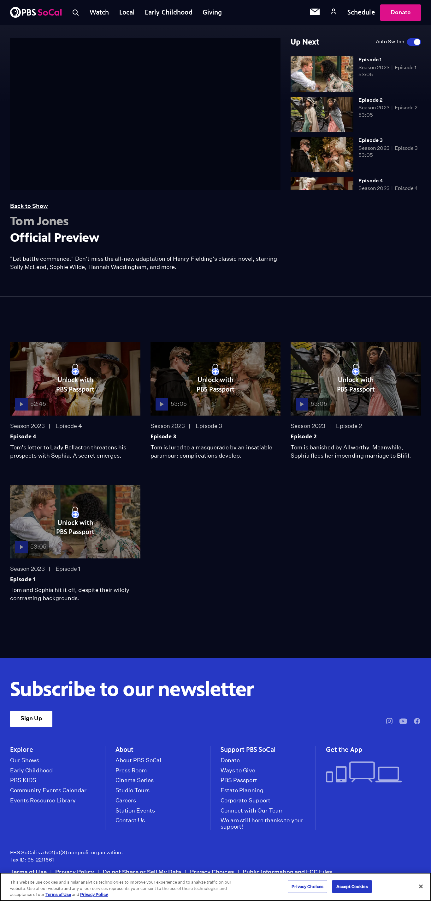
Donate (400, 12)
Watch (99, 12)
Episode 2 (370, 100)
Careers (125, 800)
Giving (212, 12)
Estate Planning (242, 790)
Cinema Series (134, 780)
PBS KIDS (23, 780)
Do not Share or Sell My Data (142, 871)
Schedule (361, 12)
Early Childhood (168, 12)
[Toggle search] (76, 12)
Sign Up (31, 718)
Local (127, 12)
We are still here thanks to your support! (262, 823)
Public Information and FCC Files (287, 871)
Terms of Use (28, 871)
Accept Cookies (352, 886)
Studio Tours (132, 790)
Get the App (344, 749)
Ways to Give (238, 770)
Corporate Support (245, 800)
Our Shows (24, 760)
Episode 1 (370, 60)
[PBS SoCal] (36, 13)
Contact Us (130, 820)
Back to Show (29, 206)
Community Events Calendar (48, 790)
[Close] (421, 886)
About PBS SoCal (138, 760)
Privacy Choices (212, 871)
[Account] (333, 12)
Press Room (131, 770)
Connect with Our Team (252, 810)
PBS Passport (239, 780)
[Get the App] (371, 772)
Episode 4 (370, 181)
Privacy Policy (74, 871)
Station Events (135, 810)
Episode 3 (370, 140)
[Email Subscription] (315, 12)
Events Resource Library (43, 800)
